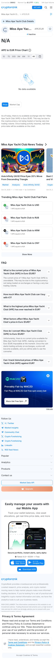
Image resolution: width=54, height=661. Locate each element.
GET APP (37, 7)
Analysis (16, 185)
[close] (48, 375)
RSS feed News (11, 450)
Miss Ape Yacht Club (10, 14)
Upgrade (29, 489)
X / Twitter (9, 423)
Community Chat (12, 432)
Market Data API (27, 482)
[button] (18, 562)
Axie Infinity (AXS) (31, 185)
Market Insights (11, 428)
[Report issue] (51, 14)
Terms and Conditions (17, 642)
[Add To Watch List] (50, 28)
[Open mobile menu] (51, 7)
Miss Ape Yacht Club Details (20, 21)
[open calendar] (40, 56)
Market (5, 185)
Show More (27, 254)
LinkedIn (8, 445)
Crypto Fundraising (13, 436)
